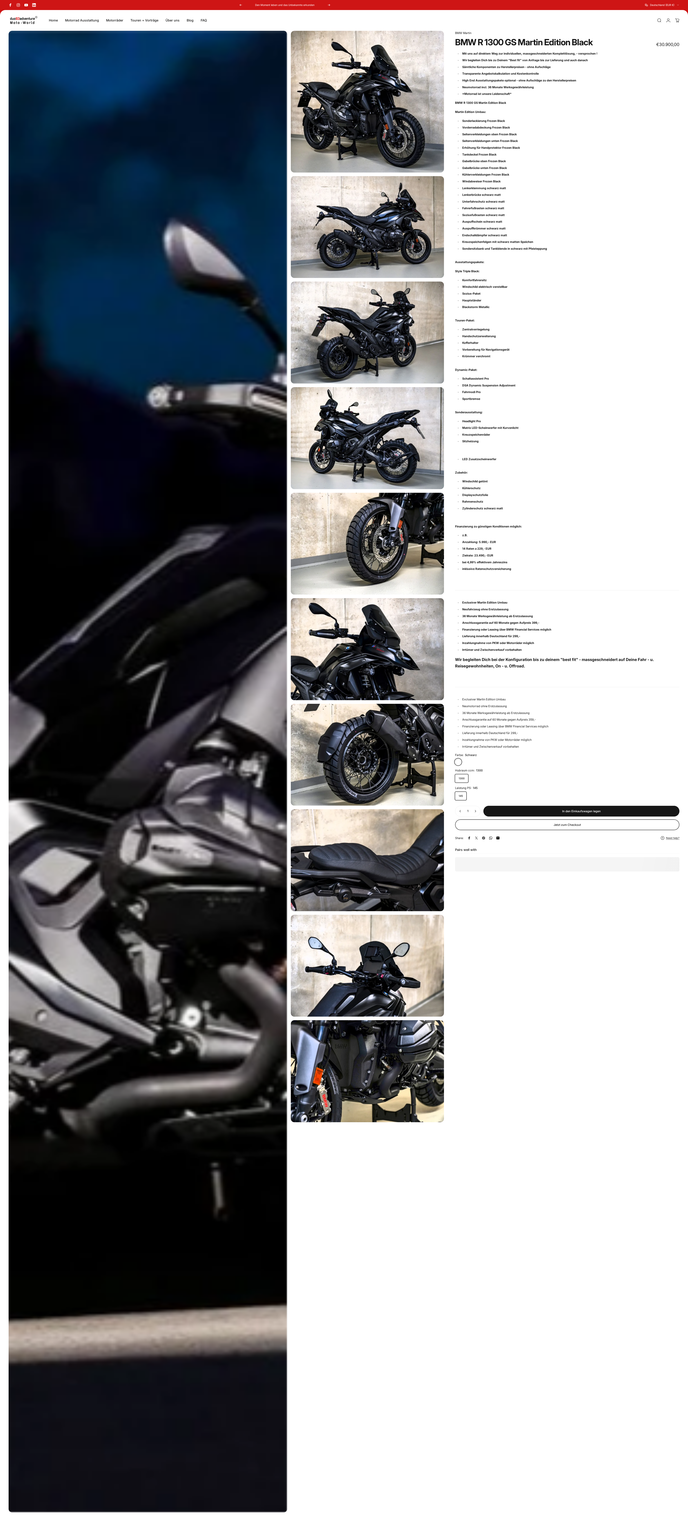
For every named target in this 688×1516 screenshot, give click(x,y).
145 (461, 795)
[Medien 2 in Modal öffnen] (367, 102)
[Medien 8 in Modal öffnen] (367, 755)
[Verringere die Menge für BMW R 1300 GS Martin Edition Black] (459, 811)
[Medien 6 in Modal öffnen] (367, 544)
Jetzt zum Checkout (567, 825)
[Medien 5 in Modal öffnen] (367, 438)
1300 (462, 778)
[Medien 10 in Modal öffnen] (367, 966)
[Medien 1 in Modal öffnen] (148, 771)
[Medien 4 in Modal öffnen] (367, 333)
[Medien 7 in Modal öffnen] (367, 649)
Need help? (672, 837)
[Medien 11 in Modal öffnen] (367, 1071)
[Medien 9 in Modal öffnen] (367, 860)
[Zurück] (241, 5)
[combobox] (662, 5)
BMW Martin (463, 33)
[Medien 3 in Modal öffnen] (367, 227)
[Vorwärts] (329, 5)
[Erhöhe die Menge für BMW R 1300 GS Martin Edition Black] (476, 811)
